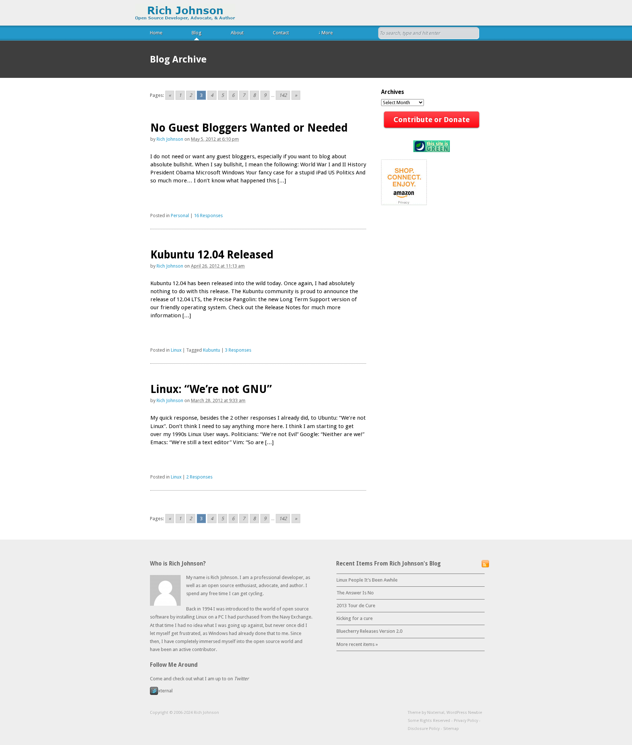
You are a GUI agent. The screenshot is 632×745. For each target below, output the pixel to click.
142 (283, 95)
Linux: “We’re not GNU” (211, 389)
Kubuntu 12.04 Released (212, 254)
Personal (180, 215)
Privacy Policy (466, 720)
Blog (197, 32)
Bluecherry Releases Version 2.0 (369, 631)
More (325, 32)
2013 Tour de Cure (355, 605)
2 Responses (199, 477)
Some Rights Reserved (429, 720)
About (237, 32)
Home (156, 32)
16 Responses (208, 215)
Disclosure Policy (424, 728)
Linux (176, 350)
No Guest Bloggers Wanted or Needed (249, 127)
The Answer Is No (355, 592)
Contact (281, 32)
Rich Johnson (185, 12)
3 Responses (238, 350)
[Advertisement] (235, 232)
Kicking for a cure (354, 618)
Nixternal (435, 712)
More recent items (357, 644)
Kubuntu (211, 350)
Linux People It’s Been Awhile (367, 580)
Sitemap (451, 728)
